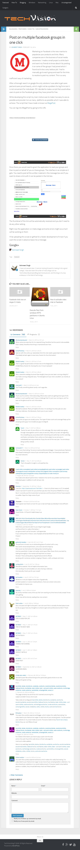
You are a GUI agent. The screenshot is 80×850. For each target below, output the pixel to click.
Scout (22, 428)
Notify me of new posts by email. (24, 821)
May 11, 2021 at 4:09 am (30, 616)
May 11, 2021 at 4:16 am (30, 633)
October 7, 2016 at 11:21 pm (32, 510)
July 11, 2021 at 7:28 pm (30, 650)
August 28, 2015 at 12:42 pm (25, 475)
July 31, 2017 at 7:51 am (31, 577)
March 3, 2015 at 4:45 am (33, 406)
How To (14, 3)
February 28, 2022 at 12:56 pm (37, 675)
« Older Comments (16, 775)
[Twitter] (70, 844)
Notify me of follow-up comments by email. (27, 818)
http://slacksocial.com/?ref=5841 (32, 488)
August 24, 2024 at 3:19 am (25, 734)
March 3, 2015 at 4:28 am (33, 372)
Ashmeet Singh (16, 47)
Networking (42, 3)
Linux (51, 3)
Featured (5, 3)
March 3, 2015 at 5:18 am (33, 417)
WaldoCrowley (20, 361)
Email (43, 786)
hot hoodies (19, 577)
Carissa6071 (19, 448)
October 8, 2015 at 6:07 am (31, 501)
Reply (17, 347)
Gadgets (5, 8)
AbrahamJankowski (21, 340)
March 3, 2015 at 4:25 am (33, 351)
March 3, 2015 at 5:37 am (32, 448)
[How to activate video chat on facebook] (60, 292)
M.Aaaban (19, 713)
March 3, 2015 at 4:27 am (33, 361)
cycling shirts (19, 564)
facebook (16, 257)
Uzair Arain (19, 510)
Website (14, 793)
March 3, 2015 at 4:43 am (36, 393)
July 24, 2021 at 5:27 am (30, 658)
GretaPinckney (20, 351)
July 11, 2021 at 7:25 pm (30, 641)
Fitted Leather (20, 757)
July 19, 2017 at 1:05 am (32, 564)
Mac (57, 3)
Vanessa (18, 486)
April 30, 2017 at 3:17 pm (35, 542)
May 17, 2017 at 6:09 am (34, 461)
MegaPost (51, 103)
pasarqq (18, 590)
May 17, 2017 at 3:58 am (33, 428)
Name (13, 786)
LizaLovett (19, 385)
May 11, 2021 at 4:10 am (30, 625)
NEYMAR (18, 616)
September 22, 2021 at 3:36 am (32, 667)
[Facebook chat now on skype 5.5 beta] (19, 292)
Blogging (23, 3)
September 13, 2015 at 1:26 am (31, 486)
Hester (23, 461)
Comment (14, 800)
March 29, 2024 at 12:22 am (31, 713)
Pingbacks (34, 334)
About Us (40, 837)
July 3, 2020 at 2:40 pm (29, 590)
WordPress (16, 846)
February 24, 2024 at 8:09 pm (25, 692)
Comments (19, 334)
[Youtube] (74, 844)
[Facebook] (63, 844)
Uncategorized (66, 3)
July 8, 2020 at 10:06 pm (31, 603)
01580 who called (21, 675)
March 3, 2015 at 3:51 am (36, 340)
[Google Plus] (66, 844)
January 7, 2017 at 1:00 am (25, 524)
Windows (32, 3)
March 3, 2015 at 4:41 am (31, 385)
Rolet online (19, 603)
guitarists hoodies (21, 542)
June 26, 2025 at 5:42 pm (33, 757)
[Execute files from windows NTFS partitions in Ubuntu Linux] (40, 297)
